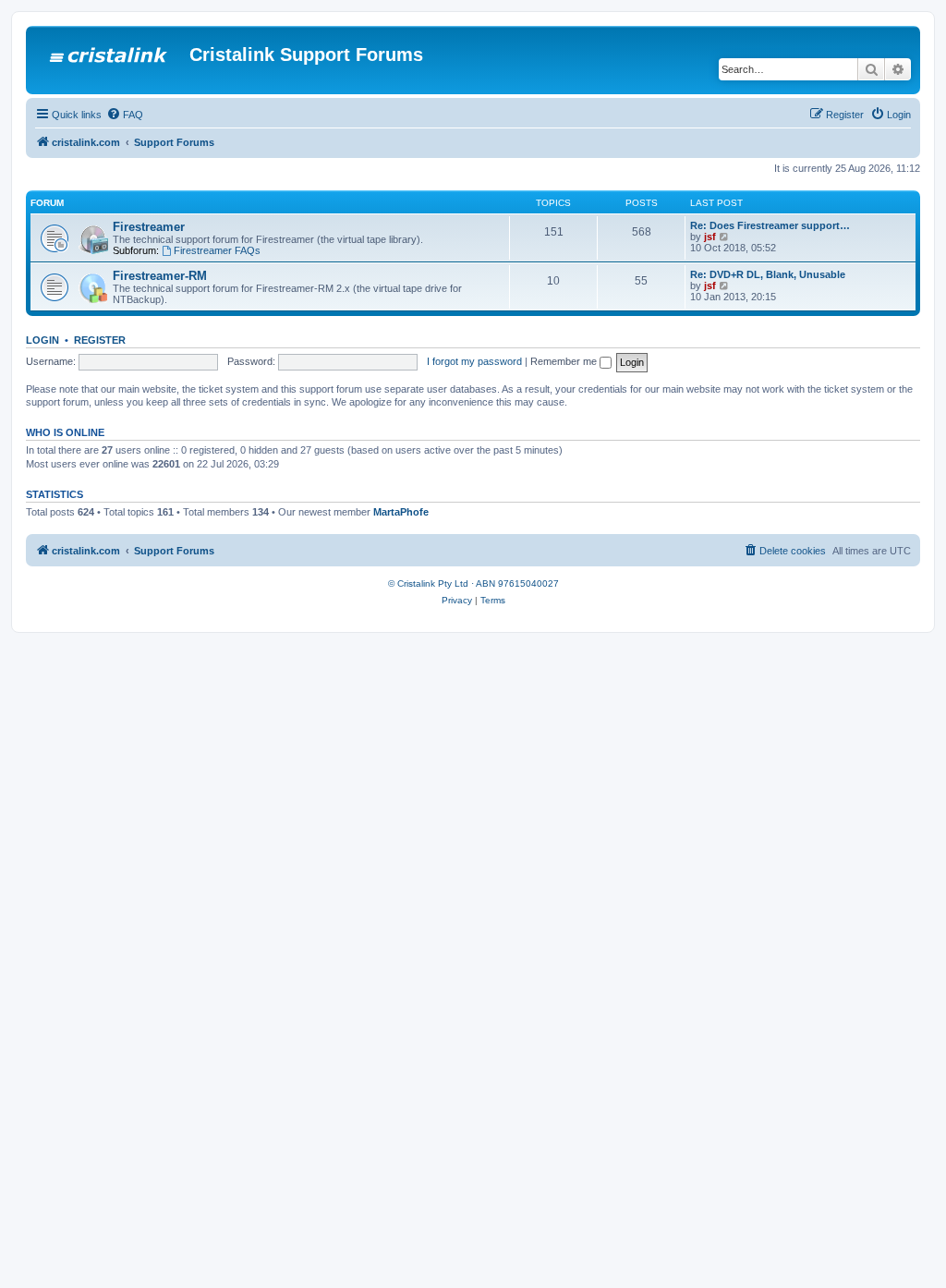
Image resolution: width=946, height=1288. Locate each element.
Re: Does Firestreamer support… (770, 225)
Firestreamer (149, 227)
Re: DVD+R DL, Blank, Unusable (767, 274)
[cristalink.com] (109, 60)
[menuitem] (124, 114)
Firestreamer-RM (160, 276)
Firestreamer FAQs (217, 250)
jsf (710, 236)
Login (42, 340)
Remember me (565, 361)
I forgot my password (474, 361)
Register (100, 340)
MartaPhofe (401, 511)
